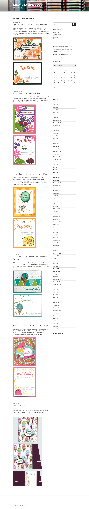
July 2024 (55, 164)
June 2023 (55, 198)
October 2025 (56, 125)
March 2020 (56, 300)
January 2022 (56, 242)
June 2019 (55, 323)
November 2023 (57, 185)
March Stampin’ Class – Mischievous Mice (30, 174)
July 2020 (55, 289)
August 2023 (56, 193)
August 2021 (56, 255)
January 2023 (56, 211)
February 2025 (56, 146)
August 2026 (56, 99)
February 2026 (56, 115)
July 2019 (55, 320)
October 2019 (56, 313)
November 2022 (57, 216)
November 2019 (57, 310)
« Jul (58, 89)
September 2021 (57, 253)
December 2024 (57, 151)
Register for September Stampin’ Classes (62, 46)
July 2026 (55, 102)
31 (54, 87)
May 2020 (55, 294)
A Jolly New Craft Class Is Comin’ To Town (62, 51)
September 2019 (57, 315)
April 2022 (55, 234)
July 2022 (55, 227)
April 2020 (55, 297)
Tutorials (55, 35)
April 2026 (55, 109)
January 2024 (56, 180)
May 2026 (55, 107)
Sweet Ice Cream (20, 405)
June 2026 (55, 104)
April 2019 (55, 328)
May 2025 (55, 138)
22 (71, 82)
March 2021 (56, 268)
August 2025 (56, 130)
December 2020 (57, 276)
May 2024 (55, 169)
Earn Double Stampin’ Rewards (60, 57)
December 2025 (57, 120)
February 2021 (56, 271)
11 (58, 80)
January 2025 (56, 148)
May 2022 (55, 232)
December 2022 (57, 214)
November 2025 (57, 122)
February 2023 (56, 208)
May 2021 (55, 263)
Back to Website (57, 29)
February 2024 (56, 177)
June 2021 (55, 261)
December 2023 (57, 182)
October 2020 (56, 281)
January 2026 (56, 117)
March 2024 (56, 175)
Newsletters (56, 37)
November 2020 (57, 279)
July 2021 (55, 258)
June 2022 (55, 229)
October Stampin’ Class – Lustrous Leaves (62, 49)
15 (71, 80)
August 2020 (56, 287)
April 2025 (55, 141)
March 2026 (56, 112)
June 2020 (55, 292)
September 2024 (57, 159)
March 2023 (56, 206)
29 (71, 85)
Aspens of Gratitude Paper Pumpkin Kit (62, 54)
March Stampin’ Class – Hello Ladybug (29, 93)
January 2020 (56, 305)
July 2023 (55, 195)
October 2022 (56, 219)
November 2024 (57, 154)
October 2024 (56, 156)
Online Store (56, 31)
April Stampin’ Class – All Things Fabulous (30, 24)
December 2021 (57, 245)
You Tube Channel (57, 34)
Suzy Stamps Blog (28, 4)
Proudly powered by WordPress (20, 505)
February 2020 (56, 302)
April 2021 (55, 266)
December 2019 (57, 307)
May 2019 (55, 326)
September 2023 (57, 190)
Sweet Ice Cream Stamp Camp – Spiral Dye (30, 325)
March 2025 (56, 143)
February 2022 (56, 240)
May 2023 (55, 201)
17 (54, 82)
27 (64, 85)
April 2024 (55, 172)
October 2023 (56, 188)
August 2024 (56, 161)
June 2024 (55, 167)
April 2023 (55, 203)
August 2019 (56, 318)
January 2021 (56, 274)
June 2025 (55, 135)
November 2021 (57, 248)
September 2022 (57, 221)
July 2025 (55, 133)
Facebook (55, 38)
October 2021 (56, 250)
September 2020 (57, 284)
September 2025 (57, 128)
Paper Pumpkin (56, 32)
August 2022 (56, 224)
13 (64, 80)
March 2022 (56, 237)
